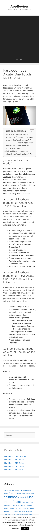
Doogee (28, 493)
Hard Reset (12, 502)
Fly (18, 497)
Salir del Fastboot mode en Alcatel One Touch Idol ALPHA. (19, 152)
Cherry (11, 493)
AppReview (19, 6)
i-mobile (14, 506)
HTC (31, 502)
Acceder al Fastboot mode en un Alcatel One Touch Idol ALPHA (19, 138)
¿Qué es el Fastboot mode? (17, 134)
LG (16, 508)
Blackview (26, 490)
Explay (32, 493)
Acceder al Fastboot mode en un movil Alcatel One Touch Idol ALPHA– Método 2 (19, 146)
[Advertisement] (19, 35)
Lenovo (11, 509)
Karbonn (29, 506)
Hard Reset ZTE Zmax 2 (14, 460)
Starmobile (25, 514)
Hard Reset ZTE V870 (13, 470)
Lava (6, 509)
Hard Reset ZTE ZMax (14, 463)
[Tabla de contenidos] (32, 131)
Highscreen (25, 502)
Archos (17, 490)
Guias (29, 497)
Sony (16, 514)
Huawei (7, 505)
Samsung (8, 514)
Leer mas (15, 528)
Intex (23, 505)
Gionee (22, 497)
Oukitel (16, 511)
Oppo (12, 511)
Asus (21, 490)
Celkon (6, 493)
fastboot (10, 497)
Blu (31, 490)
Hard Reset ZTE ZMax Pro (15, 456)
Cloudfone (18, 493)
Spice (20, 514)
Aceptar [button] (25, 528)
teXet (30, 514)
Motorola (30, 509)
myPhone (6, 511)
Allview (12, 490)
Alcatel (6, 490)
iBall (19, 506)
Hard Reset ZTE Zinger (14, 466)
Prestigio (29, 511)
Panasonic (22, 511)
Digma (23, 493)
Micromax (22, 508)
